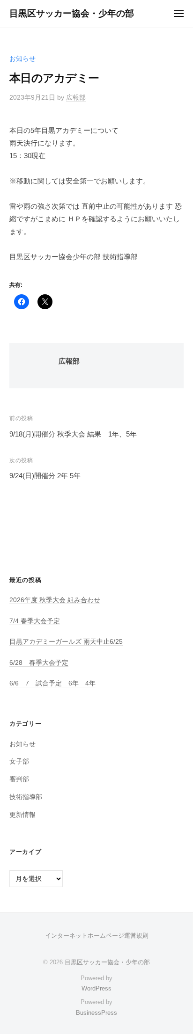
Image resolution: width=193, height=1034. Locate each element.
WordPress (96, 988)
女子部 (19, 761)
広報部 (76, 97)
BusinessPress (96, 1012)
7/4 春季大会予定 (34, 621)
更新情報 (22, 814)
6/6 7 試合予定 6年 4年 (52, 683)
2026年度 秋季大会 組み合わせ (54, 600)
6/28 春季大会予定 (38, 662)
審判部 (19, 779)
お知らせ (22, 58)
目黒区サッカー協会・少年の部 (71, 13)
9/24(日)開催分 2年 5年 (45, 476)
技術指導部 (25, 797)
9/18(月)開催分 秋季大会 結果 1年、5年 (73, 434)
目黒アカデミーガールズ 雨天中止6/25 (66, 641)
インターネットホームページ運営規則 (96, 935)
